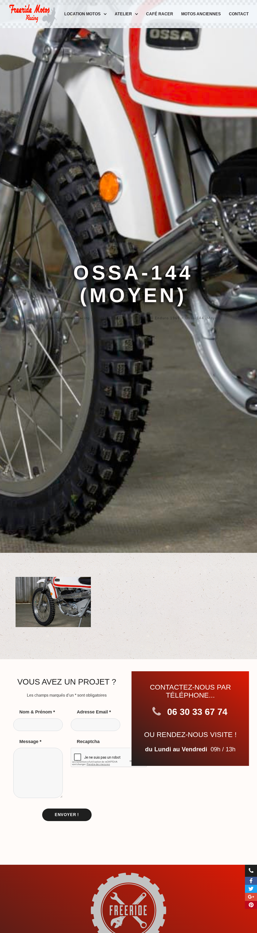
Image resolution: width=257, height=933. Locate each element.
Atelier (123, 14)
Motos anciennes (201, 14)
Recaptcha (88, 741)
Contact (239, 14)
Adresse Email (94, 711)
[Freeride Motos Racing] (32, 12)
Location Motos (82, 14)
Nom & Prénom (37, 711)
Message (30, 741)
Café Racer (159, 14)
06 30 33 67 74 (196, 712)
